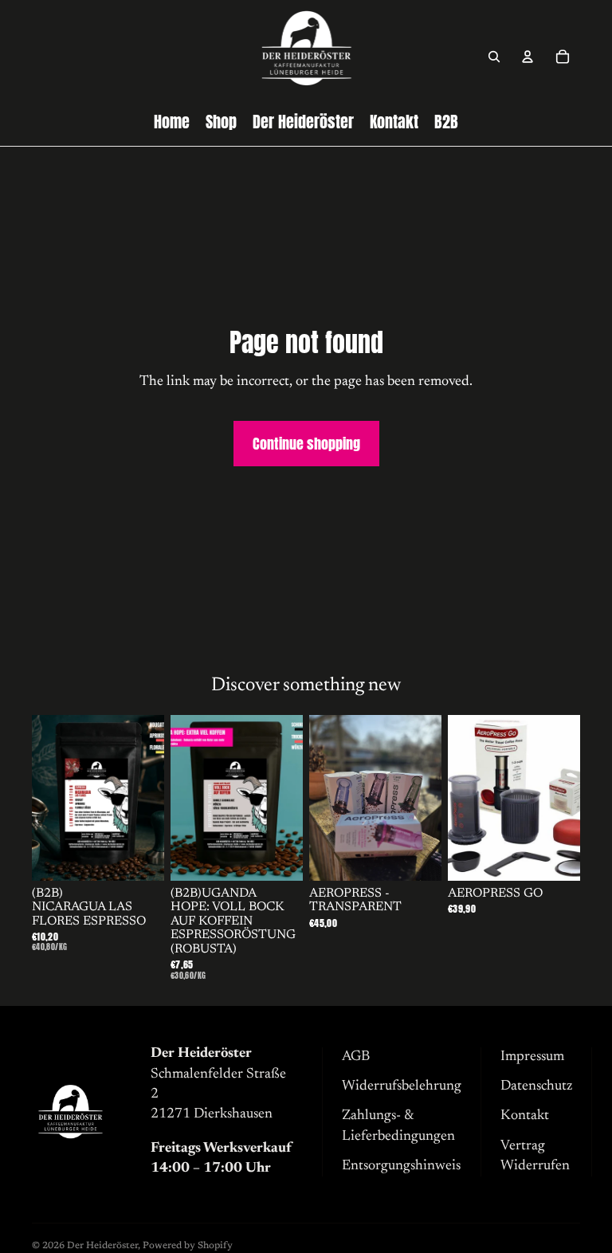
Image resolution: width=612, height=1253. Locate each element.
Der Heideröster (102, 1246)
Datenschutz (536, 1086)
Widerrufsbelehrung (401, 1086)
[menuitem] (172, 121)
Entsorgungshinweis (401, 1166)
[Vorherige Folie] (44, 797)
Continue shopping (306, 443)
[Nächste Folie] (151, 797)
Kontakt (524, 1116)
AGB (356, 1057)
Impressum (532, 1057)
